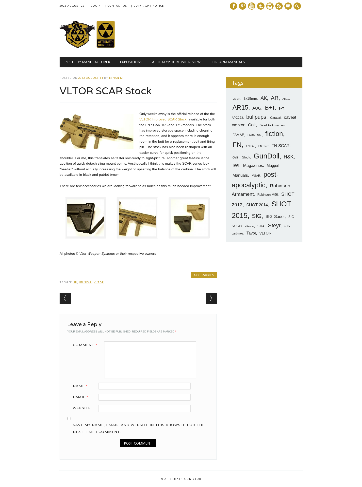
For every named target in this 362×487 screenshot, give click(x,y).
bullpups (256, 117)
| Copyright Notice (147, 5)
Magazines (253, 165)
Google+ (242, 6)
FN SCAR (85, 282)
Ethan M (116, 77)
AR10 (285, 98)
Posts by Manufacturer (87, 61)
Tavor (251, 233)
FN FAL (250, 146)
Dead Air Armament (272, 125)
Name (80, 386)
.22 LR (236, 98)
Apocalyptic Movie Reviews (177, 61)
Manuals (240, 175)
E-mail (288, 6)
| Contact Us (115, 5)
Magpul (273, 165)
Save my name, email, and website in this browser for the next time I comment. (139, 428)
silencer (249, 226)
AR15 (240, 107)
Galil (235, 157)
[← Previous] (65, 298)
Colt (252, 124)
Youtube (251, 6)
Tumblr (260, 6)
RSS (279, 6)
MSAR (256, 175)
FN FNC (263, 146)
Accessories (204, 275)
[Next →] (211, 298)
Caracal (275, 117)
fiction (274, 133)
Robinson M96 (267, 194)
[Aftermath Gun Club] (96, 47)
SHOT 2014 (257, 205)
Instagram (270, 6)
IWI (235, 165)
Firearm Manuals (228, 61)
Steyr (274, 225)
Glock (246, 157)
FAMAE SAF (254, 135)
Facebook (233, 6)
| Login (94, 5)
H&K (289, 156)
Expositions (131, 61)
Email (80, 397)
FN (75, 282)
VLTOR (99, 282)
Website (82, 408)
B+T (270, 107)
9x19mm (250, 98)
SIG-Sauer (275, 216)
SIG (257, 216)
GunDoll (266, 156)
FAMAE (238, 135)
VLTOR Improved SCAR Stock (162, 119)
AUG (256, 108)
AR (275, 98)
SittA (260, 226)
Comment (85, 345)
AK (264, 98)
